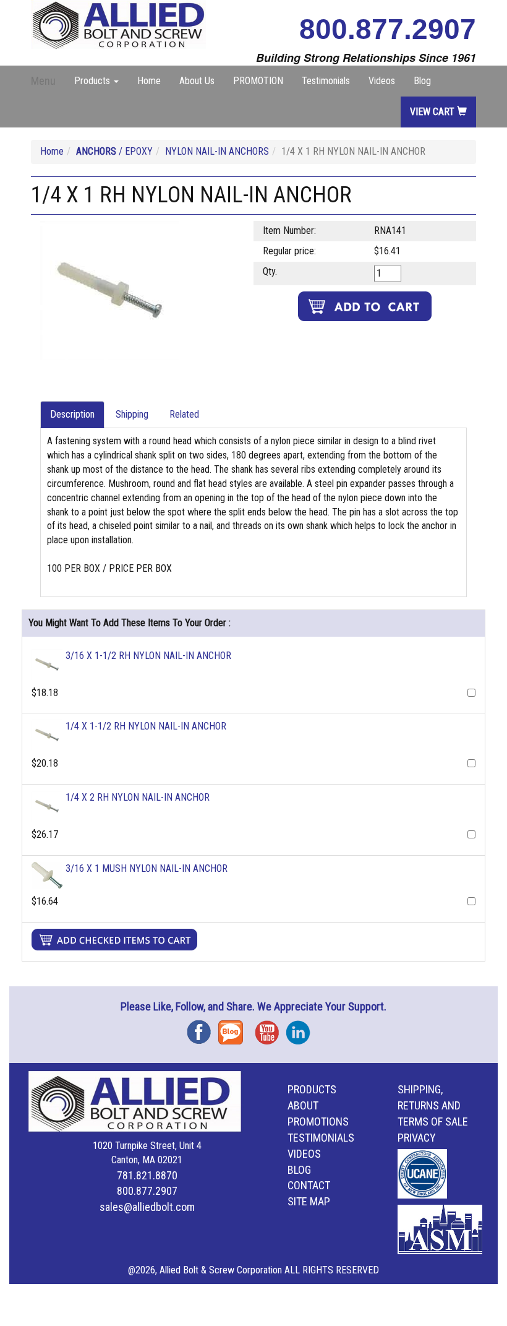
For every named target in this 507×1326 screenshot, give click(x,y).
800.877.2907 (387, 29)
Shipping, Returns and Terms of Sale (433, 1105)
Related (184, 414)
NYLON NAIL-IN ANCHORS (217, 151)
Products (312, 1089)
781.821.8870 (147, 1175)
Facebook (202, 1028)
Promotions (318, 1121)
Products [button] (93, 81)
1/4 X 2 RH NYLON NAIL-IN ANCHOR (138, 797)
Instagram (301, 1028)
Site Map (309, 1201)
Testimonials (326, 81)
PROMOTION (258, 81)
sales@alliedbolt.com (147, 1206)
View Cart (433, 112)
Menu (43, 80)
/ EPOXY (114, 151)
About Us (197, 81)
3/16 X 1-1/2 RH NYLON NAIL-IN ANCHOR (148, 655)
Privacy (417, 1137)
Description (72, 414)
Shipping (132, 414)
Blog (422, 81)
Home (149, 81)
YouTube (270, 1028)
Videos (382, 81)
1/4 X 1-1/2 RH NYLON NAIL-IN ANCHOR (146, 726)
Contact (309, 1185)
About (303, 1105)
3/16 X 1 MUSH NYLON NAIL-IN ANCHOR (147, 868)
